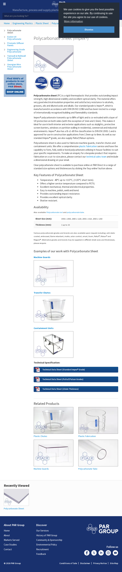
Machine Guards (41, 469)
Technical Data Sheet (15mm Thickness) (60, 389)
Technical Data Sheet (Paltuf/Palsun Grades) (62, 379)
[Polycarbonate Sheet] (16, 497)
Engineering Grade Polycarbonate (16, 50)
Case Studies (10, 544)
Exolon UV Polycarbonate (14, 37)
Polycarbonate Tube (87, 469)
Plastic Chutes (40, 436)
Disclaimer (85, 563)
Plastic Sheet (42, 23)
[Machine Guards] (53, 275)
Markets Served (11, 539)
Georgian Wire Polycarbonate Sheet (14, 66)
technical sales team (96, 156)
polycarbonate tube (75, 212)
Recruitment (42, 549)
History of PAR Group (46, 535)
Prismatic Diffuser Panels (15, 44)
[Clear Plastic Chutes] (53, 310)
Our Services (42, 530)
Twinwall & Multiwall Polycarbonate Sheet (16, 58)
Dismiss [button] (89, 29)
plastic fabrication (88, 146)
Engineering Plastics (23, 23)
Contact (8, 549)
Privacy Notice (100, 563)
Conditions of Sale (68, 563)
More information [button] (73, 21)
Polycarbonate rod (55, 212)
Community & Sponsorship (49, 539)
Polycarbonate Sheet (14, 31)
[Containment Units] (53, 346)
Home (7, 23)
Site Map (114, 563)
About (7, 535)
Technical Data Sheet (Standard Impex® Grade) (63, 369)
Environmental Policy (46, 544)
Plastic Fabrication (87, 436)
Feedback (41, 553)
